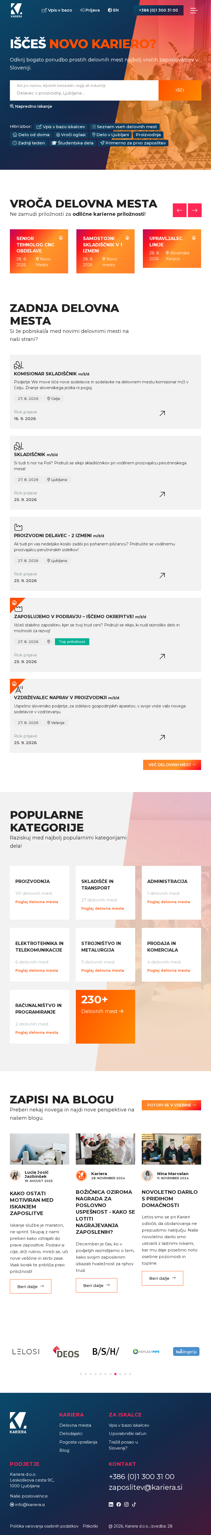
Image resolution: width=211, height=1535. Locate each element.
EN (115, 10)
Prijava (92, 10)
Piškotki (90, 1526)
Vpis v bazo (59, 10)
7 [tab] (110, 1374)
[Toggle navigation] (194, 10)
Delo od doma (33, 134)
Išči (180, 90)
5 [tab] (100, 1374)
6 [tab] (105, 1374)
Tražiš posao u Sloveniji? (123, 1445)
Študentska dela (75, 143)
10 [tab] (125, 1374)
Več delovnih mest (170, 764)
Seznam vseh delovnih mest (126, 126)
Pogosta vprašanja (78, 1442)
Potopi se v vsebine (169, 1105)
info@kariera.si (30, 1504)
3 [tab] (91, 1374)
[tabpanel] (26, 1351)
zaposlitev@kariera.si (146, 1487)
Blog (64, 1450)
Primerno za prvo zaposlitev (135, 143)
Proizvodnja (148, 134)
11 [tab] (130, 1374)
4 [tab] (96, 1374)
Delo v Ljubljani (112, 134)
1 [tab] (81, 1374)
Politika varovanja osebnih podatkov (44, 1526)
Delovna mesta (75, 1425)
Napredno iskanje (33, 106)
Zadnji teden (31, 143)
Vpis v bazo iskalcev (63, 126)
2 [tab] (86, 1374)
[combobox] (81, 93)
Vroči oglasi (72, 134)
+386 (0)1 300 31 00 (158, 10)
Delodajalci (70, 1433)
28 (170, 1526)
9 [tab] (120, 1374)
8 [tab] (115, 1374)
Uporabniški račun (127, 1433)
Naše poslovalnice (29, 1496)
